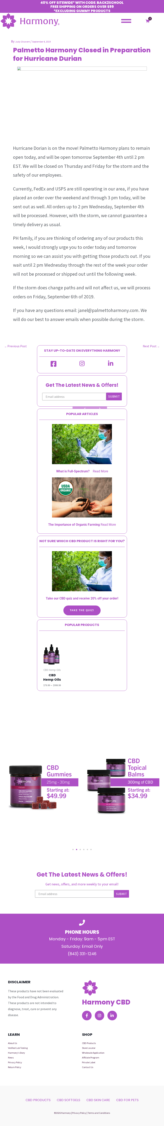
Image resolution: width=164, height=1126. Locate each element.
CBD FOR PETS (127, 1100)
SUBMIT (114, 396)
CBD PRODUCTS (38, 1100)
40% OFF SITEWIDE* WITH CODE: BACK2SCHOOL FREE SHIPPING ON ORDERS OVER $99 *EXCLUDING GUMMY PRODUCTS (82, 6)
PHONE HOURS (82, 932)
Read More (100, 471)
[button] (73, 849)
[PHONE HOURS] (82, 923)
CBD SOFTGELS (68, 1100)
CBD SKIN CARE (98, 1100)
